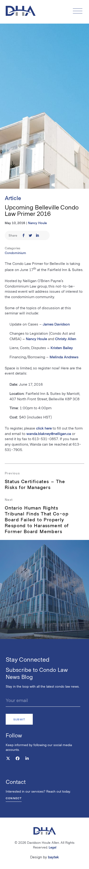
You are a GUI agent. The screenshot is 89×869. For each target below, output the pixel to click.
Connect (14, 798)
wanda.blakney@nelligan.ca (48, 433)
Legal (52, 847)
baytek (53, 857)
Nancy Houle (37, 223)
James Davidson (56, 324)
